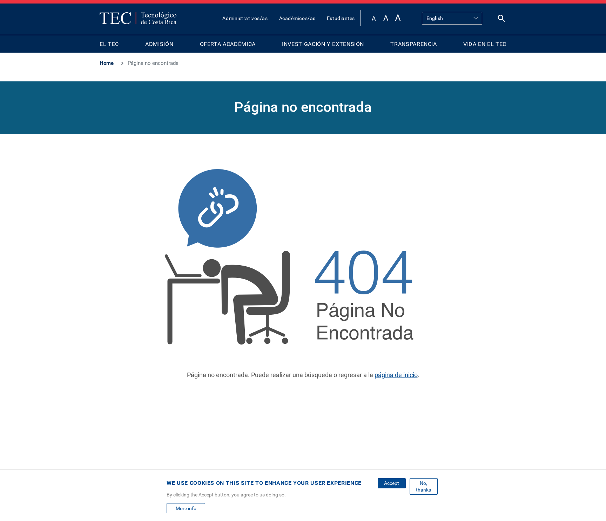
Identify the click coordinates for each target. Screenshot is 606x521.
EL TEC (109, 44)
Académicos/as (297, 18)
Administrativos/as (245, 18)
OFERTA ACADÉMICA (228, 44)
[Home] (138, 18)
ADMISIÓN (159, 44)
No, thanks (423, 486)
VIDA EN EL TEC (484, 44)
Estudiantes (341, 18)
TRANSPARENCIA (413, 44)
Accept (391, 483)
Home (107, 63)
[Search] (501, 19)
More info (186, 508)
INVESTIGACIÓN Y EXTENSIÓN (323, 44)
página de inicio (396, 375)
